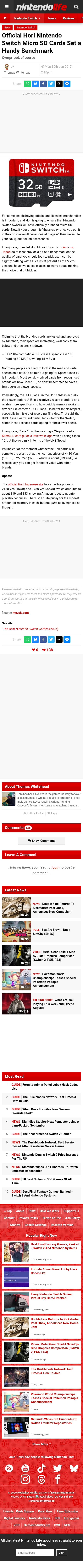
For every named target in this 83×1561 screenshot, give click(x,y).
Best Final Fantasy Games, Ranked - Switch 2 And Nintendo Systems (42, 1193)
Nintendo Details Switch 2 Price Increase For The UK (45, 1156)
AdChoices (46, 1496)
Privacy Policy (28, 1218)
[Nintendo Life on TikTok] (41, 1469)
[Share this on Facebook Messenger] (67, 84)
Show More (40, 1444)
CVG (57, 1525)
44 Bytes (28, 1496)
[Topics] (7, 6)
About (20, 1211)
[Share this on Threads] (59, 84)
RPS (67, 1525)
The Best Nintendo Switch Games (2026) (30, 629)
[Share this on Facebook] (43, 84)
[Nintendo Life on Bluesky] (74, 1469)
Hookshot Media (27, 1492)
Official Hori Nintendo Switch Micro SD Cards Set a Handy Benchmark (41, 43)
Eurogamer (71, 1518)
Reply (54, 813)
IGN (57, 1518)
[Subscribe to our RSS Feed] (9, 1469)
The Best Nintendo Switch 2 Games (41, 1134)
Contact (9, 1218)
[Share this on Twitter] (51, 84)
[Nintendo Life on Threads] (41, 1479)
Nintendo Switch (26, 27)
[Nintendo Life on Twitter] (58, 1469)
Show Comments (43, 841)
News (7, 27)
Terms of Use (51, 1218)
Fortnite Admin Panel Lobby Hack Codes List (45, 1086)
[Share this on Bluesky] (35, 84)
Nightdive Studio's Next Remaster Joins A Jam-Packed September (45, 1123)
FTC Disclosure (66, 598)
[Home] (5, 18)
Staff (32, 1211)
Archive (15, 1225)
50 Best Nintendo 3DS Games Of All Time (42, 1181)
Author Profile (34, 813)
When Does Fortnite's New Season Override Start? (41, 1111)
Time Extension (67, 1511)
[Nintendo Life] (41, 7)
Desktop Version (62, 1225)
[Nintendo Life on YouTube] (25, 1469)
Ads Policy (72, 1218)
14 (26, 987)
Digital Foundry (14, 1518)
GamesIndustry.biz (37, 1525)
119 (26, 1011)
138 (50, 650)
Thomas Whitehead (17, 72)
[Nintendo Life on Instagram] (25, 1479)
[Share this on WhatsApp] (27, 84)
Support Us (71, 1211)
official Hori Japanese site (25, 484)
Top (9, 1211)
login (55, 867)
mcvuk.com (21, 613)
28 (26, 963)
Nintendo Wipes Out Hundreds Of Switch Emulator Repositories (45, 1169)
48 (26, 915)
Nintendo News (39, 1518)
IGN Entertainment (62, 1492)
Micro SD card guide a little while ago (27, 436)
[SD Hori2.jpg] (41, 183)
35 (26, 939)
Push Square (25, 1511)
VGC (16, 1525)
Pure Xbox (45, 1511)
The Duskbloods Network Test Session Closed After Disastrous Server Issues (43, 1144)
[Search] (76, 6)
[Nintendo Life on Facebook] (58, 1479)
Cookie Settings (36, 1225)
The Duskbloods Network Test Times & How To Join (44, 1099)
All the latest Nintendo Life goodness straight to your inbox (41, 1542)
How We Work (49, 1211)
